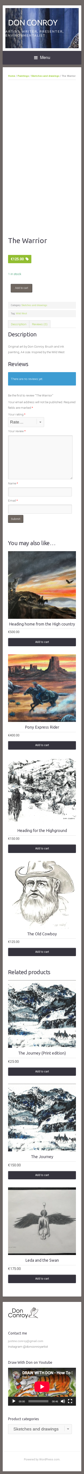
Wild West (21, 313)
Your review (17, 431)
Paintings (23, 76)
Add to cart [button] (42, 642)
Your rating (16, 414)
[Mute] (63, 1401)
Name (13, 483)
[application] (42, 1387)
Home (11, 76)
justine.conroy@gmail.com (25, 1341)
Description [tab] (18, 324)
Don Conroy (32, 22)
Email (13, 500)
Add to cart (21, 288)
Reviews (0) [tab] (39, 324)
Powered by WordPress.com (42, 1459)
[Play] (14, 1401)
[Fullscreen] (70, 1401)
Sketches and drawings (45, 76)
